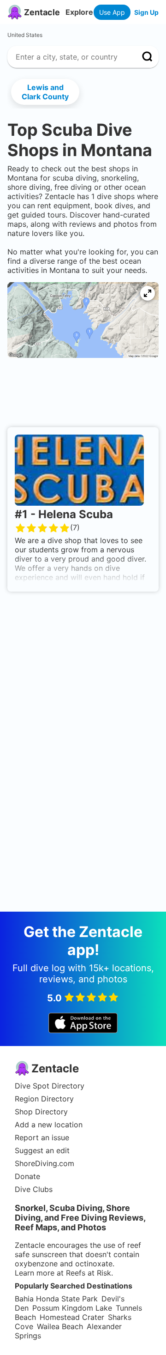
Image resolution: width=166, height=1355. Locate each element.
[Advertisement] (83, 395)
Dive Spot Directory (49, 1085)
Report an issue (42, 1137)
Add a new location (49, 1124)
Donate (27, 1176)
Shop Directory (41, 1111)
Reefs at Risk (88, 1272)
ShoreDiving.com (44, 1163)
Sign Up (146, 12)
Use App (112, 12)
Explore (79, 12)
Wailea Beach (60, 1326)
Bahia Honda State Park (56, 1298)
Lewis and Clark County (45, 92)
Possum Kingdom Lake (72, 1308)
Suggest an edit (42, 1150)
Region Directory (44, 1098)
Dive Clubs (34, 1189)
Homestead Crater (72, 1317)
